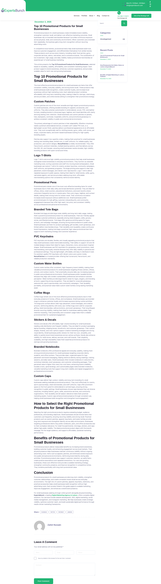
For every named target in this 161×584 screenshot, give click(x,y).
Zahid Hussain (54, 525)
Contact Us (105, 16)
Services (76, 16)
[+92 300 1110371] (119, 13)
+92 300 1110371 (123, 16)
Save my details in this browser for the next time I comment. (54, 558)
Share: (36, 512)
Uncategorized (112, 39)
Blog (98, 16)
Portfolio (84, 16)
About (91, 16)
